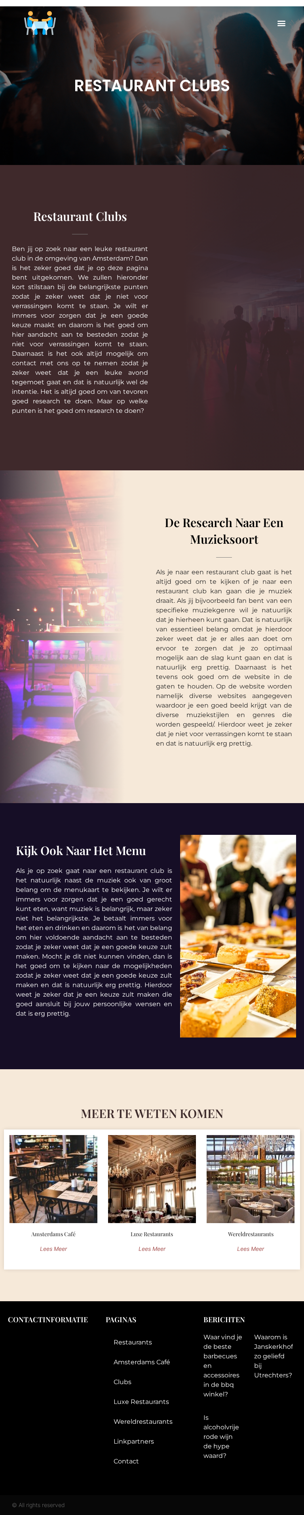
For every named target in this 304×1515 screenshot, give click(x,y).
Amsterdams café (142, 1362)
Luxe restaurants (141, 1402)
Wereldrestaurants (143, 1421)
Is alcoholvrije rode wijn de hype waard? (221, 1436)
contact (126, 1461)
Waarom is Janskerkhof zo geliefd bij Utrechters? (273, 1356)
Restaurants (133, 1342)
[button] (281, 23)
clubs (122, 1382)
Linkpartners (134, 1441)
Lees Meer (53, 1248)
